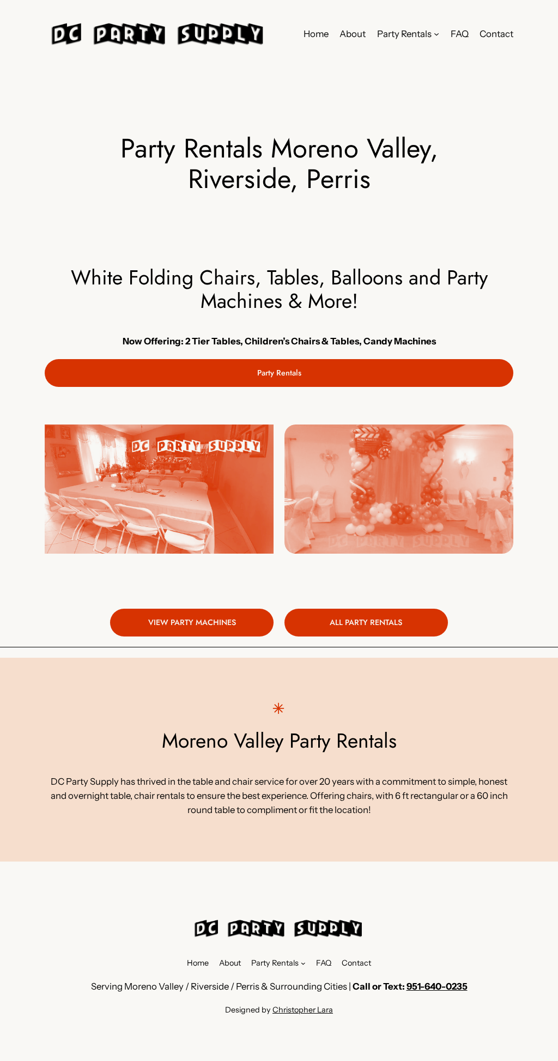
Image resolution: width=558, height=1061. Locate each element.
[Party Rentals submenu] (436, 34)
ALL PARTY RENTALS (366, 622)
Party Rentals (279, 372)
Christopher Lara (302, 1010)
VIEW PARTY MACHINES (192, 622)
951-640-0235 (437, 986)
